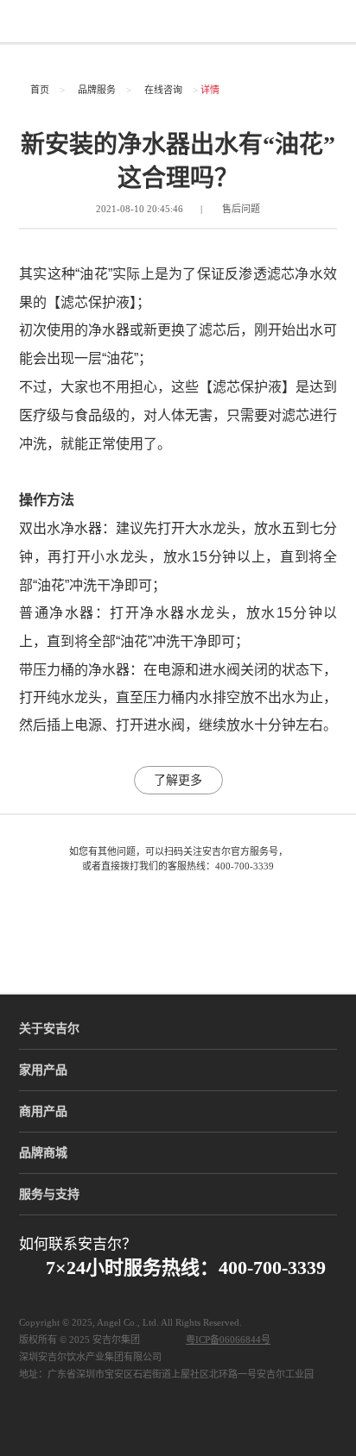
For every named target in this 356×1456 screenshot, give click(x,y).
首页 (39, 90)
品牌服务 (97, 90)
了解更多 (178, 780)
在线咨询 (163, 90)
